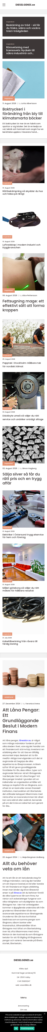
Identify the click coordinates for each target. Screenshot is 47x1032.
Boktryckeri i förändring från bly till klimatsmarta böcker (23, 113)
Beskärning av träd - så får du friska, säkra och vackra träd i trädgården (23, 28)
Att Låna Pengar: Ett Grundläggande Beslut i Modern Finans (21, 721)
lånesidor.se (25, 740)
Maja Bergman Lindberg (33, 857)
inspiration (10, 22)
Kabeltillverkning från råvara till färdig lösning (20, 642)
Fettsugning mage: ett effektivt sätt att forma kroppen (23, 305)
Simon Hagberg (29, 468)
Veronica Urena (32, 704)
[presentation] (41, 448)
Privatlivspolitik (27, 1028)
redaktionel (9, 697)
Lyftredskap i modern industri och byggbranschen (21, 246)
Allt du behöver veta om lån (20, 866)
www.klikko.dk (25, 985)
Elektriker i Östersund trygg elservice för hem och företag (23, 536)
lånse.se (18, 892)
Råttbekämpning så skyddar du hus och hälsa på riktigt (23, 192)
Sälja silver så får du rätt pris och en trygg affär (22, 478)
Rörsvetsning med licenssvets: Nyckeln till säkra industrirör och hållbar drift (20, 50)
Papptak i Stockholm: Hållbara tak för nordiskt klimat (22, 364)
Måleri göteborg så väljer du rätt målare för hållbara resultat (21, 589)
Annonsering (23, 1006)
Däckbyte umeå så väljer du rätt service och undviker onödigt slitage (23, 417)
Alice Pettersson (29, 295)
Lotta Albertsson (29, 103)
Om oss (23, 1009)
